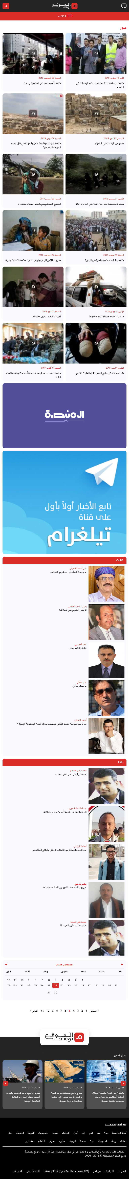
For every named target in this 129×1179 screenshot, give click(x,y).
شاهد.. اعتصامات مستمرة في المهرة (104, 260)
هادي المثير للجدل (78, 648)
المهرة (31, 1132)
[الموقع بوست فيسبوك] (124, 1162)
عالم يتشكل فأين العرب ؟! (73, 925)
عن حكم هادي (80, 685)
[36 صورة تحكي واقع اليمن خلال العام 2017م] (96, 343)
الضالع (41, 1140)
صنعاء (123, 1140)
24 (42, 985)
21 (62, 985)
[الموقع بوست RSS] (111, 1162)
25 (35, 985)
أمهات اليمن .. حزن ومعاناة (47, 316)
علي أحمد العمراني (78, 568)
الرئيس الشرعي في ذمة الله (73, 609)
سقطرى (30, 1140)
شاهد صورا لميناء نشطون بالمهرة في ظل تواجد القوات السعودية (36, 145)
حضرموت (43, 1132)
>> (42, 1010)
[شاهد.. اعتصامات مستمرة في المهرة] (96, 230)
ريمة (114, 1140)
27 (22, 985)
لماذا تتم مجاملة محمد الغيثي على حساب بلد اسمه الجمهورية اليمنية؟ (52, 723)
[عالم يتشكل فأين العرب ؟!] (106, 938)
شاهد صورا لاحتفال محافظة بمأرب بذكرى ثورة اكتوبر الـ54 (33, 375)
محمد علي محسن (78, 770)
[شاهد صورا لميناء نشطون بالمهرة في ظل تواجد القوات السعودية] (33, 113)
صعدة (83, 1140)
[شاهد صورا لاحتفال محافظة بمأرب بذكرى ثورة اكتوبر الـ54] (33, 343)
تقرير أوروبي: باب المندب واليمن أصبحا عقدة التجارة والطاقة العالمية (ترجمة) (62, 1096)
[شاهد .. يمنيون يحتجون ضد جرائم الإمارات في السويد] (96, 53)
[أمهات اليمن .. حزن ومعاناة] (33, 287)
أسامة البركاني (80, 846)
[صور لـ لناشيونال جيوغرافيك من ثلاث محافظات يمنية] (33, 230)
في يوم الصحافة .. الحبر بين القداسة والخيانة (65, 887)
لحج (91, 1132)
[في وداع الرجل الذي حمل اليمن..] (106, 786)
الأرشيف (109, 1170)
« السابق (94, 1010)
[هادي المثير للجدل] (106, 660)
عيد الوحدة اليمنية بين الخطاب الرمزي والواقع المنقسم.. (59, 850)
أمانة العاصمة (119, 1132)
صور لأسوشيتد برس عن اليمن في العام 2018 (100, 203)
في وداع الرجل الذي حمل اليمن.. (71, 774)
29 (8, 985)
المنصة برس (33, 1170)
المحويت (103, 1140)
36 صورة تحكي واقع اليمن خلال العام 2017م (100, 373)
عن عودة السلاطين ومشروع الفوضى (68, 572)
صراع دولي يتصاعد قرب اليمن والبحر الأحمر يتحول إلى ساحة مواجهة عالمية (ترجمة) (105, 1096)
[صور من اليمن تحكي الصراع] (96, 113)
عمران (52, 1140)
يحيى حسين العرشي (77, 606)
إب (83, 1132)
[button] (123, 1083)
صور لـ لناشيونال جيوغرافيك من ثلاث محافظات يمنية (33, 260)
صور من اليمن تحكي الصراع (109, 143)
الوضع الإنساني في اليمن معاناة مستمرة (39, 203)
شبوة (55, 1132)
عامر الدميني (81, 644)
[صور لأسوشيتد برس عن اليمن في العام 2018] (96, 174)
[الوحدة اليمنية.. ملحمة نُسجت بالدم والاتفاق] (106, 824)
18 (82, 985)
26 (28, 985)
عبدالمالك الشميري (78, 808)
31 (48, 992)
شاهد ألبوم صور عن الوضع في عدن (42, 83)
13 (116, 985)
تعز (98, 1132)
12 (8, 979)
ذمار (10, 1132)
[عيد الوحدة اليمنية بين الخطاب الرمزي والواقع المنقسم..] (106, 862)
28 (15, 985)
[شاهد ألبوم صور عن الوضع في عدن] (33, 53)
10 (22, 979)
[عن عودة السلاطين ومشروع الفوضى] (106, 584)
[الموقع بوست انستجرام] (114, 1162)
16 (95, 985)
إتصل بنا (122, 1170)
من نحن (97, 1170)
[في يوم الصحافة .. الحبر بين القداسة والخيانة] (106, 900)
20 (69, 985)
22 (55, 985)
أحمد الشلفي (80, 720)
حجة (92, 1140)
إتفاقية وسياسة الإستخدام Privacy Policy (66, 1170)
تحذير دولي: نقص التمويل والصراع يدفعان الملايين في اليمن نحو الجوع (22, 1096)
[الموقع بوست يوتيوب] (118, 1162)
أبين (76, 1132)
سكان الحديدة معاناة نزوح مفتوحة (106, 316)
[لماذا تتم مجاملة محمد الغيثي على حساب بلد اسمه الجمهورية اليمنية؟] (106, 736)
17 (89, 985)
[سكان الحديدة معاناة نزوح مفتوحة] (96, 287)
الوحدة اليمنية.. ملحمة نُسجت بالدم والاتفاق (65, 812)
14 (109, 985)
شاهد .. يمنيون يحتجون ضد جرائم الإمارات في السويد (100, 85)
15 (102, 985)
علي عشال (82, 682)
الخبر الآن (18, 1170)
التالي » (34, 1010)
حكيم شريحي (81, 883)
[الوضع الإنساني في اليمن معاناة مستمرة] (33, 174)
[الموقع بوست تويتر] (121, 1162)
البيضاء (66, 1132)
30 (55, 992)
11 (15, 979)
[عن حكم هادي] (106, 698)
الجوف (72, 1140)
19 (75, 985)
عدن (106, 1132)
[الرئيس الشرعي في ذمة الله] (106, 622)
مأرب (62, 1140)
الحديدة (20, 1132)
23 (48, 985)
